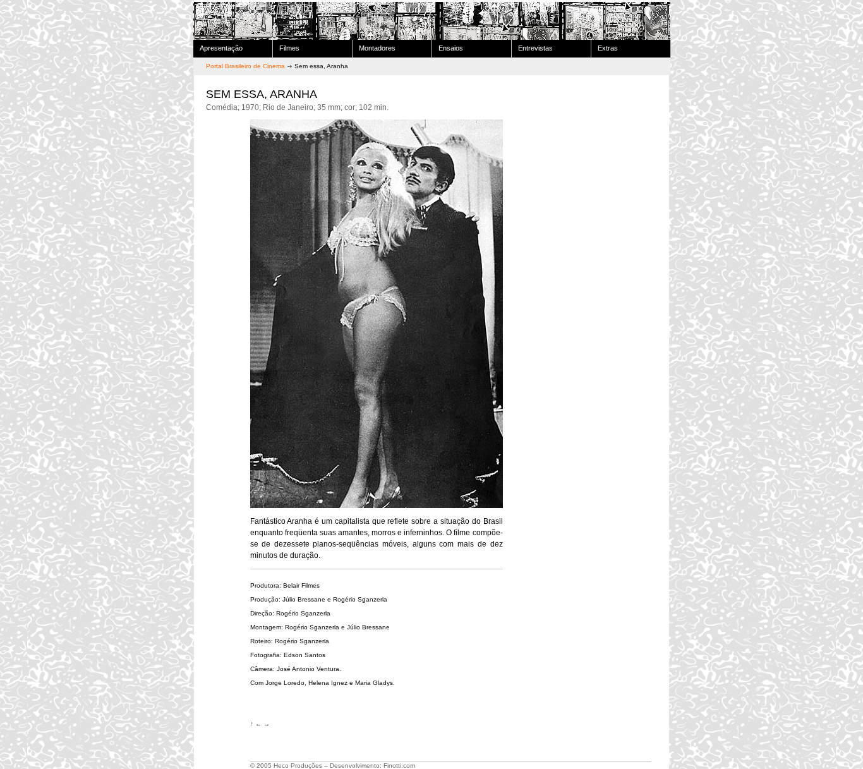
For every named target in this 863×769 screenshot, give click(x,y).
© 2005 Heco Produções (286, 765)
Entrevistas (535, 48)
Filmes (289, 48)
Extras (608, 48)
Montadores (377, 48)
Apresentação (221, 48)
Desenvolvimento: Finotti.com (372, 765)
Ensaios (450, 48)
